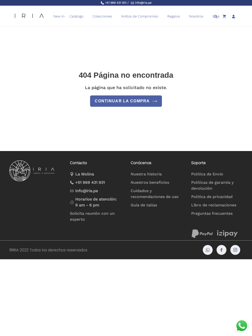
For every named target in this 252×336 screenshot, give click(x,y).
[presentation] (161, 16)
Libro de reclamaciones (213, 205)
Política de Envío (207, 174)
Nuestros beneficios (150, 182)
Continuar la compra (122, 101)
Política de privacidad (212, 196)
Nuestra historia (146, 174)
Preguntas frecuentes (212, 213)
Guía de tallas (144, 205)
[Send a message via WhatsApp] (242, 326)
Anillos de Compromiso (139, 16)
